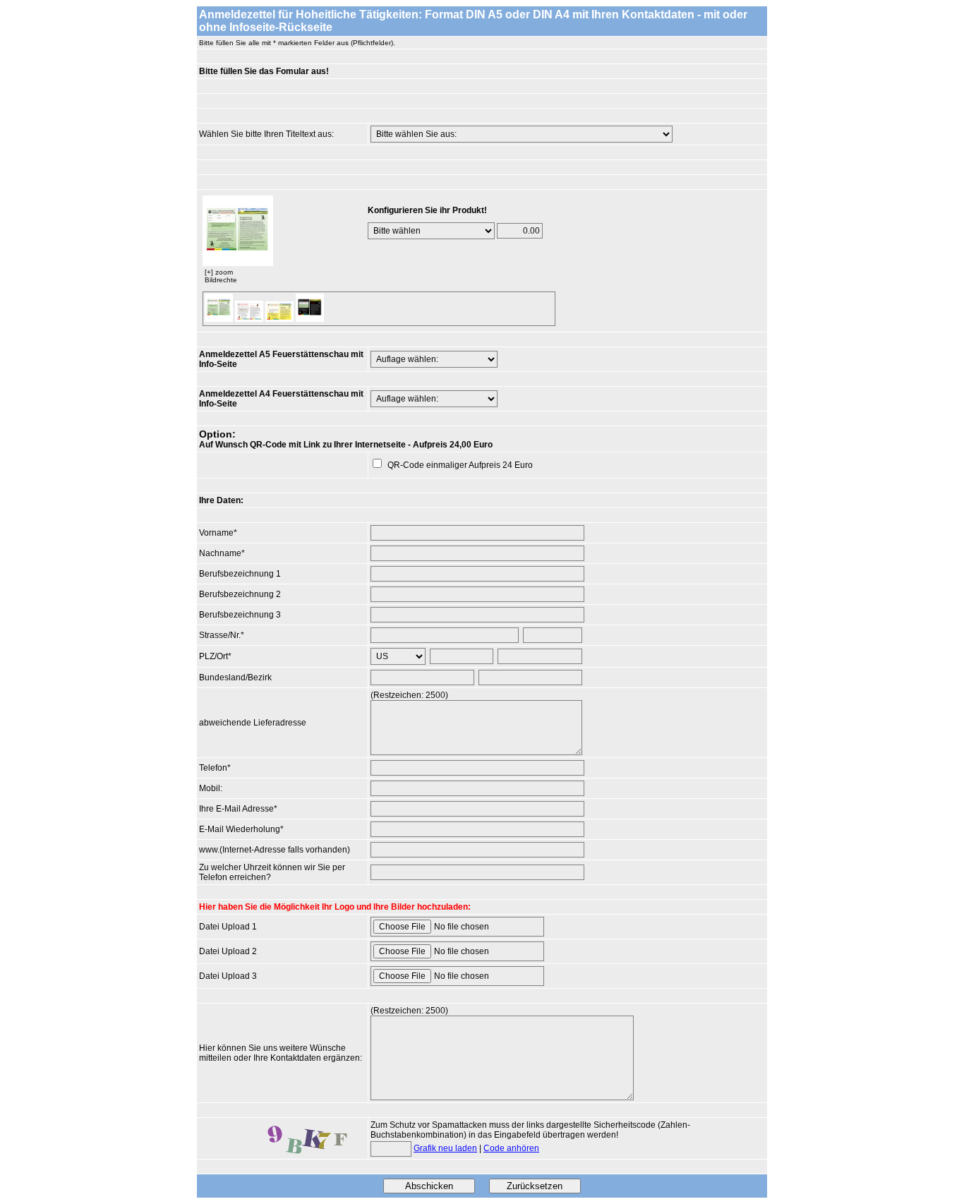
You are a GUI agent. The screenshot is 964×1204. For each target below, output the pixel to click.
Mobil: (210, 788)
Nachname (220, 553)
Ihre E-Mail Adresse (236, 809)
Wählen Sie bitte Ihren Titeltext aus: (266, 134)
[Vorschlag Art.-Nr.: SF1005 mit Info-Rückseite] (279, 319)
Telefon (213, 768)
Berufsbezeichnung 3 (240, 615)
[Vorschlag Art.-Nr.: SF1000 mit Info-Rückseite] (238, 263)
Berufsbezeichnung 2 (240, 594)
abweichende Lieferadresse (252, 723)
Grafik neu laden (445, 1148)
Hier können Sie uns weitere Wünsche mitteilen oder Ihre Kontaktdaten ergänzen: (280, 1053)
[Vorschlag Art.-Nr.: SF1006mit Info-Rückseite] (310, 319)
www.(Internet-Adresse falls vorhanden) (274, 850)
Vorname (216, 533)
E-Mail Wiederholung (239, 829)
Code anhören (511, 1148)
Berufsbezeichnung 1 (240, 574)
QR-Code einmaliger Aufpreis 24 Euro (460, 465)
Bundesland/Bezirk (235, 677)
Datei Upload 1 (228, 927)
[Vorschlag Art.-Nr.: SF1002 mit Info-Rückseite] (249, 319)
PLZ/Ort (213, 656)
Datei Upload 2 (228, 951)
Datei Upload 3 (228, 976)
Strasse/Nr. (220, 635)
